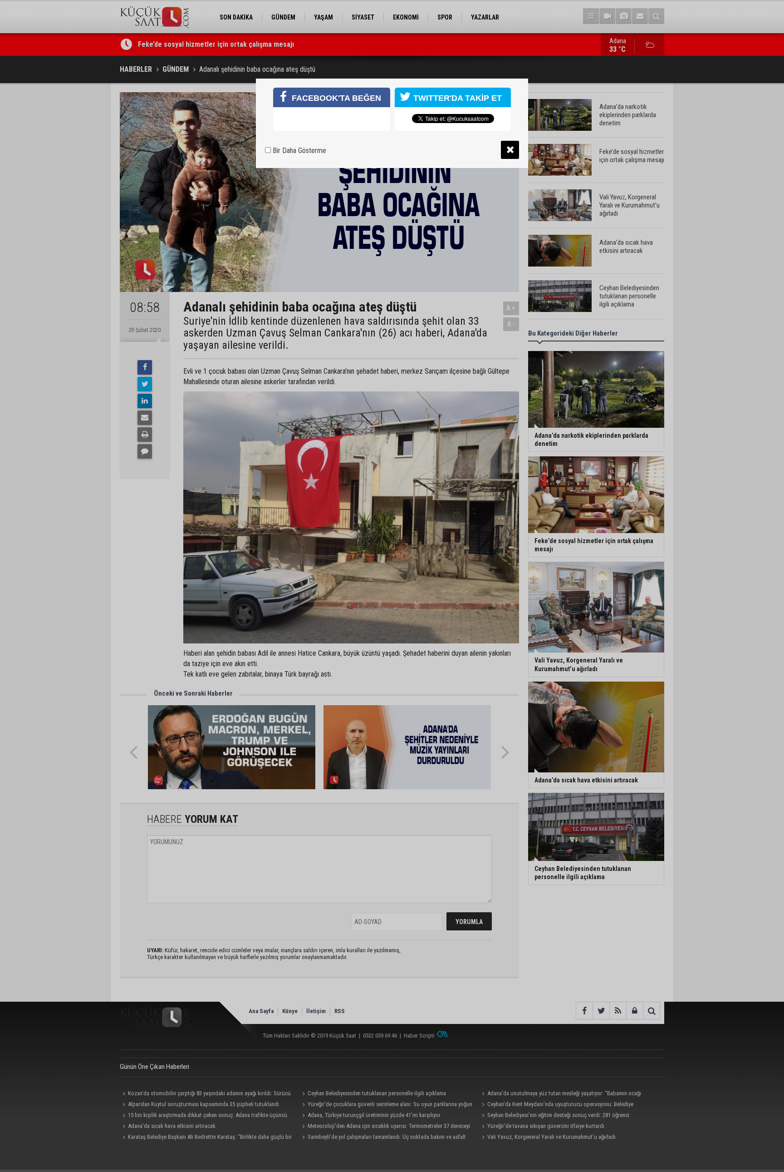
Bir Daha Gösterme (298, 150)
